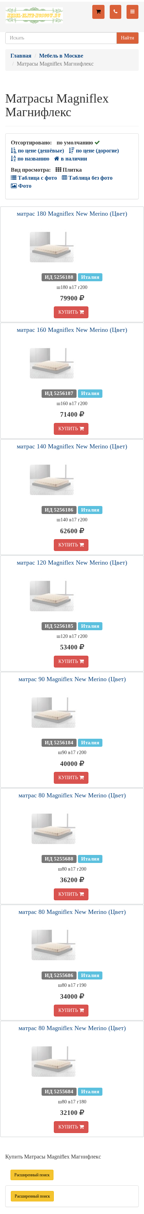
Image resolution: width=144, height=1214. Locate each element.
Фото (24, 186)
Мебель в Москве (61, 56)
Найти (127, 37)
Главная (20, 56)
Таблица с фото (36, 178)
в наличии (73, 159)
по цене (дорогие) (96, 151)
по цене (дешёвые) (40, 151)
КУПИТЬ (68, 312)
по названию (32, 159)
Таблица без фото (90, 178)
